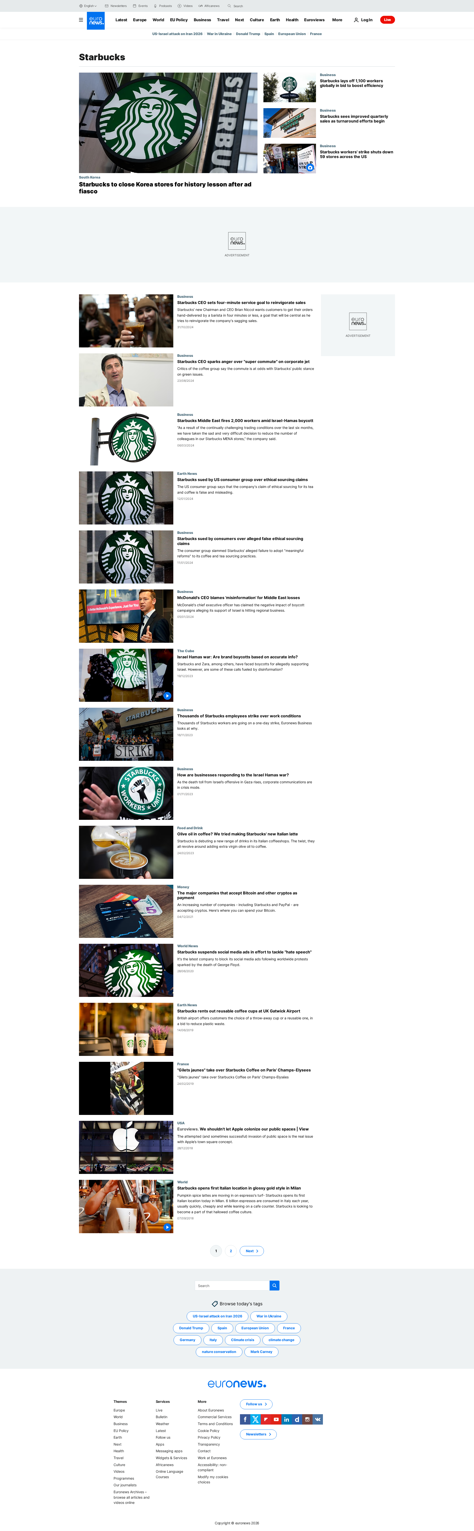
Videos (119, 1471)
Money (183, 887)
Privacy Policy (209, 1437)
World (158, 19)
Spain (269, 34)
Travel (223, 19)
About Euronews (211, 1410)
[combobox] (254, 6)
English (89, 6)
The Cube (185, 651)
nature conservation (219, 1352)
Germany (187, 1340)
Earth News (187, 474)
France (316, 34)
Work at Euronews (212, 1458)
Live (387, 20)
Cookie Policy (208, 1430)
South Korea (89, 177)
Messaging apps (169, 1451)
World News (187, 946)
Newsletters (256, 1434)
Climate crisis (242, 1340)
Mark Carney (261, 1352)
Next (239, 19)
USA (181, 1123)
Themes (120, 1401)
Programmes (124, 1478)
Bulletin (161, 1417)
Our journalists (125, 1485)
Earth (275, 19)
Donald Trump (248, 34)
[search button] (229, 6)
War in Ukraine (219, 34)
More (202, 1401)
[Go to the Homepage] (96, 21)
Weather (162, 1424)
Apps (160, 1444)
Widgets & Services (171, 1458)
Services (163, 1401)
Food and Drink (190, 828)
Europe (140, 19)
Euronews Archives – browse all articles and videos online (132, 1497)
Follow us (163, 1437)
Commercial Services (215, 1417)
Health (292, 19)
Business (202, 19)
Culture (257, 19)
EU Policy (179, 19)
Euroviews (314, 19)
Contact (204, 1451)
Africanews (165, 1464)
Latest (121, 19)
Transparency (209, 1444)
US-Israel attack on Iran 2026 (177, 34)
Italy (213, 1340)
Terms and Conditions (215, 1424)
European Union (292, 34)
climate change (281, 1340)
